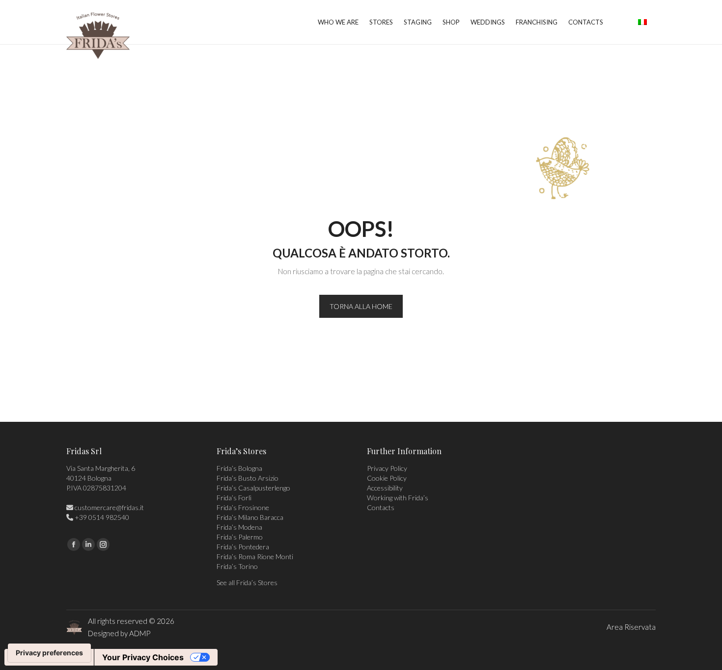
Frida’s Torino (237, 566)
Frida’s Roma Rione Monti (255, 556)
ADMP (139, 633)
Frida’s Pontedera (243, 546)
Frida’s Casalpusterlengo (253, 488)
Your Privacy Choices (143, 657)
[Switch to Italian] (642, 22)
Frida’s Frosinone (243, 507)
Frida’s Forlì (234, 497)
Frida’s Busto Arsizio (247, 478)
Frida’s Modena (239, 527)
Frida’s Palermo (240, 537)
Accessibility (385, 488)
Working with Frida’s (397, 497)
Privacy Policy (387, 468)
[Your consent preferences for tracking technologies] (49, 653)
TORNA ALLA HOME (361, 306)
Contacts (380, 507)
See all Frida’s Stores (247, 582)
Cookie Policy (387, 478)
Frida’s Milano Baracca (250, 517)
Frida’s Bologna (239, 468)
